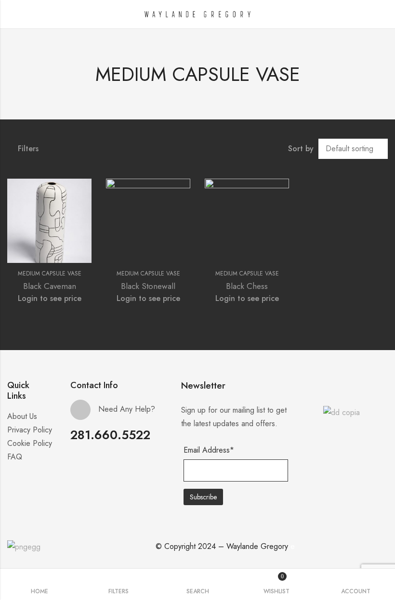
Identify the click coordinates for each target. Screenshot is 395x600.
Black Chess (247, 286)
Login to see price (49, 298)
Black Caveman (49, 286)
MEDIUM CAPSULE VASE (49, 273)
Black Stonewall (148, 286)
